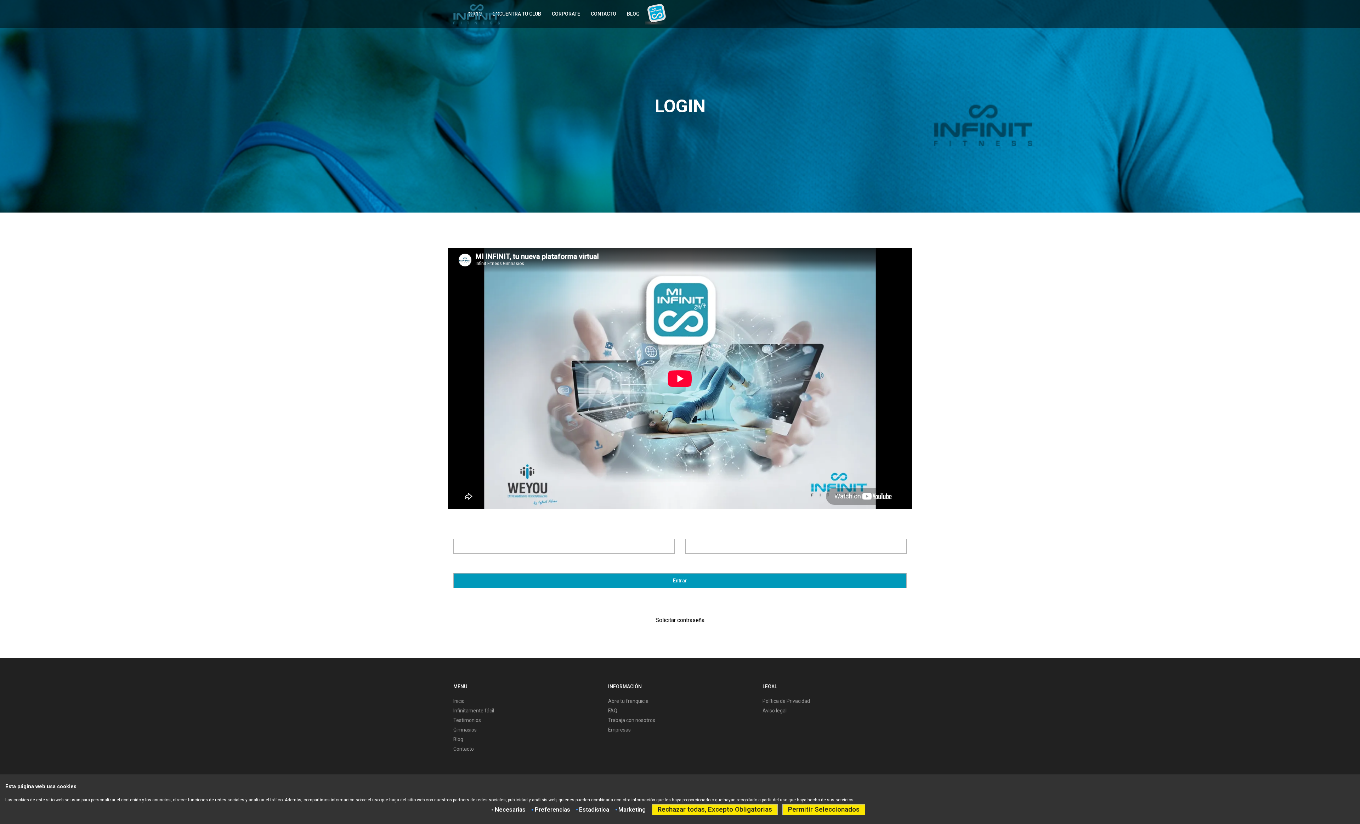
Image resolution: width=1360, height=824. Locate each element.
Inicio (459, 701)
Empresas (619, 730)
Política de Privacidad (786, 701)
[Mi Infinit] (655, 12)
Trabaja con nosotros (631, 720)
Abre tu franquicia (628, 701)
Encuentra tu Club (517, 14)
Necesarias (510, 809)
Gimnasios (465, 730)
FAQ (612, 710)
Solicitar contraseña (680, 620)
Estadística (594, 809)
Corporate (566, 14)
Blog (633, 14)
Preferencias (552, 809)
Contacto (603, 14)
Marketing (632, 809)
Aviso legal (775, 710)
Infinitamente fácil (473, 710)
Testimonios (467, 720)
